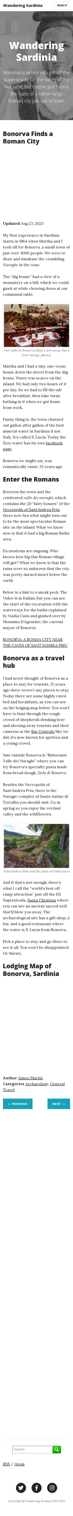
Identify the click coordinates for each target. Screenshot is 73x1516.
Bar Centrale (43, 731)
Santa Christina (41, 900)
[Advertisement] (36, 184)
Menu (61, 5)
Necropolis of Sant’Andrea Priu (31, 509)
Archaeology (36, 1083)
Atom (20, 1463)
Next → (59, 1104)
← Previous (17, 1104)
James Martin (30, 1077)
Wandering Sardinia (23, 5)
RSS (6, 1463)
